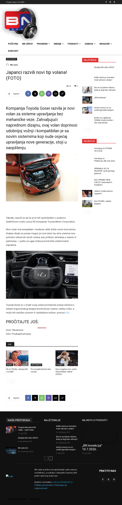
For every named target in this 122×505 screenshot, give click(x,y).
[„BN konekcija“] (87, 100)
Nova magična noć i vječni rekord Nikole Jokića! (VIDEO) (66, 371)
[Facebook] (106, 2)
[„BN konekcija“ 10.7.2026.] (99, 433)
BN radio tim (23, 448)
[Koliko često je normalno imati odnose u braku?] (87, 79)
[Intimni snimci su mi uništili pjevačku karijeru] (87, 110)
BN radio (14, 65)
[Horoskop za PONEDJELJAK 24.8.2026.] (87, 160)
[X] (114, 2)
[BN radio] (8, 64)
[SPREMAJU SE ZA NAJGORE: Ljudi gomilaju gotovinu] (87, 171)
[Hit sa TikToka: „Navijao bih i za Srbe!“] (17, 358)
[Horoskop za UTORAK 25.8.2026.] (87, 150)
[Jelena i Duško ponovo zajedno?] (87, 193)
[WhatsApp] (42, 94)
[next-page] (12, 381)
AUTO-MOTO (11, 59)
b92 (67, 312)
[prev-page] (8, 381)
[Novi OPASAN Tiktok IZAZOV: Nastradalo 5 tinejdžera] (87, 182)
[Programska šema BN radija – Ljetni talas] (11, 429)
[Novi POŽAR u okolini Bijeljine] (87, 203)
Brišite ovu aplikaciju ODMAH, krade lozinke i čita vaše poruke (103, 120)
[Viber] (49, 94)
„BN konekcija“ (100, 98)
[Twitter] (108, 480)
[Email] (55, 94)
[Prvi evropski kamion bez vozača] (42, 358)
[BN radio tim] (11, 450)
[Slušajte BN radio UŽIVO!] (87, 69)
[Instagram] (110, 2)
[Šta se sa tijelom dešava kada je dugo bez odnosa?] (87, 89)
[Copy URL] (62, 94)
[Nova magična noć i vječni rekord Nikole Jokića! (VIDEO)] (66, 358)
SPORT (9, 365)
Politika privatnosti (43, 485)
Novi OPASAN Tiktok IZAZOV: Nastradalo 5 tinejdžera (103, 182)
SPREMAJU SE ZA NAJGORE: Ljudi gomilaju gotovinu (104, 171)
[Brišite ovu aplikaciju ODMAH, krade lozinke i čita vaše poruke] (87, 120)
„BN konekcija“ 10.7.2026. (92, 447)
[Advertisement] (81, 22)
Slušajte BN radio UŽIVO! (104, 67)
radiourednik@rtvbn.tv (62, 482)
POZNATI (59, 365)
